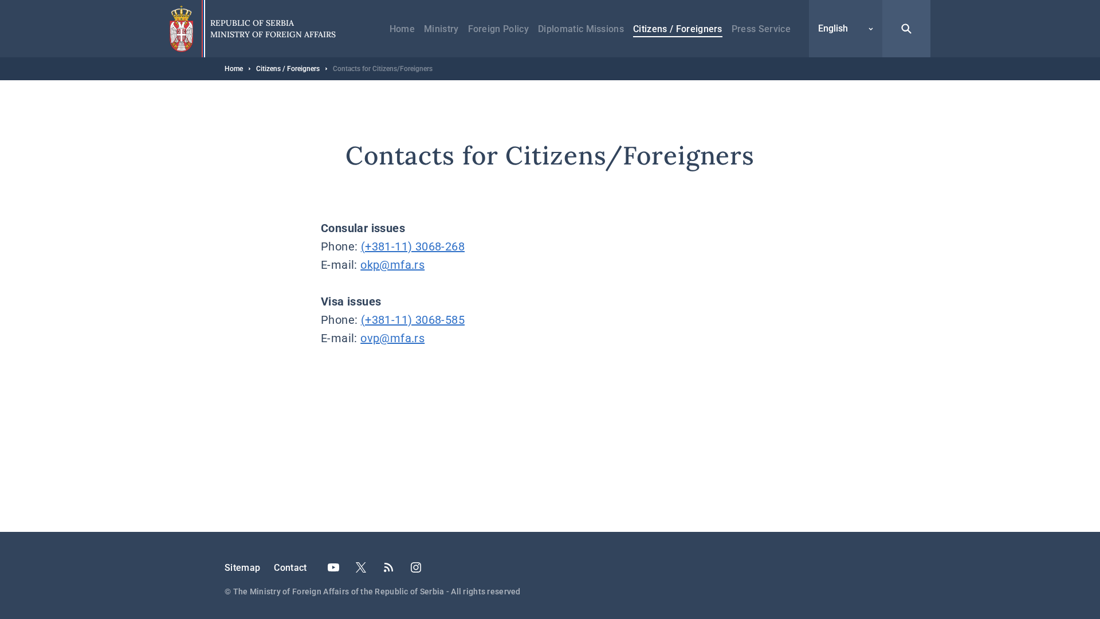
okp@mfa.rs (392, 265)
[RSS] (388, 567)
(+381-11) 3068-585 (413, 320)
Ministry (441, 28)
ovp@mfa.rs (392, 338)
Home (402, 28)
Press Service (761, 28)
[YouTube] (333, 567)
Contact (290, 567)
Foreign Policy (498, 28)
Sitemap (242, 567)
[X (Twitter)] (361, 567)
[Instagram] (416, 567)
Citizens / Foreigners (677, 28)
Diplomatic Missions (581, 28)
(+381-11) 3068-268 (413, 246)
